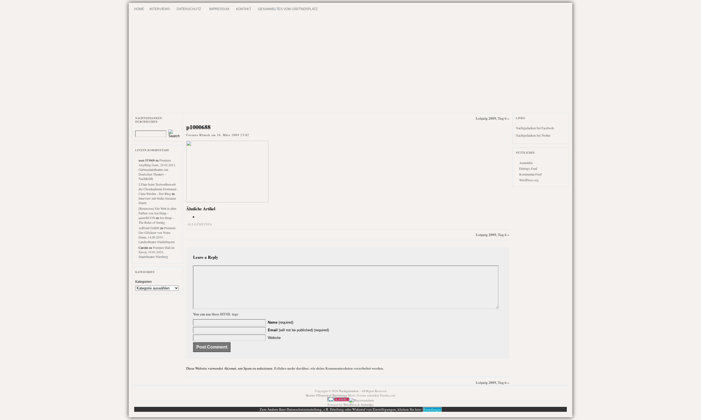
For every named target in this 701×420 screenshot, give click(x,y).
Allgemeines (199, 224)
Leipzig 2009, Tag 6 (491, 118)
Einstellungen (432, 409)
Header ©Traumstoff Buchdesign (327, 395)
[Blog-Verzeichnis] (338, 400)
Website (274, 338)
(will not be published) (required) (298, 330)
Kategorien (143, 282)
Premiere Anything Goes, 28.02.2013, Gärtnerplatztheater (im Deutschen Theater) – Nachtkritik (157, 169)
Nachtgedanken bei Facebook (535, 128)
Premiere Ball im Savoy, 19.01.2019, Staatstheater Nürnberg (156, 252)
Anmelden (526, 162)
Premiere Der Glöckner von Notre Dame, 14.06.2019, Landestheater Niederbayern (157, 235)
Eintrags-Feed (528, 168)
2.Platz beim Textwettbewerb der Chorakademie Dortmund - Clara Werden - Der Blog (158, 189)
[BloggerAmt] (361, 400)
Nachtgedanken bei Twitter (533, 135)
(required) (280, 322)
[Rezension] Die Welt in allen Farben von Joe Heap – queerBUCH (157, 213)
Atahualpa (367, 404)
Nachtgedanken (349, 391)
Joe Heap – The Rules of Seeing (156, 220)
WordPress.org (529, 180)
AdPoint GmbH (149, 228)
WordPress (350, 404)
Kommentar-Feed (530, 174)
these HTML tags (225, 314)
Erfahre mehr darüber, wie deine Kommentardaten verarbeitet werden (328, 368)
